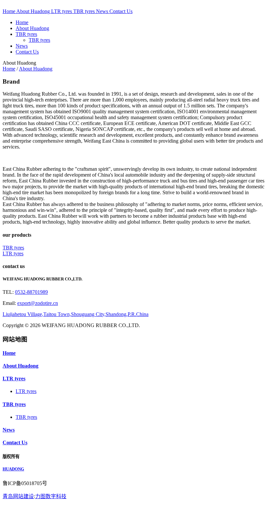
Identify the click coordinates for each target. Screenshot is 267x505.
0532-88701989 (31, 292)
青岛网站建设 (18, 496)
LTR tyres (62, 11)
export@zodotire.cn (37, 303)
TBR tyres (84, 11)
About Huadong (33, 11)
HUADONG (13, 468)
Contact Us (121, 11)
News (102, 11)
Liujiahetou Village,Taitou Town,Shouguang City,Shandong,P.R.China (75, 314)
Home (9, 11)
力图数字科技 (50, 496)
